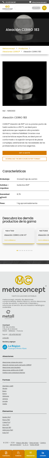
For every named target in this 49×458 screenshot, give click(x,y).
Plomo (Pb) (6, 420)
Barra (4, 391)
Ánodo (5, 388)
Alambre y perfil (8, 386)
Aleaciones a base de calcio (12, 362)
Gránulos (6, 396)
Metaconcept (9, 48)
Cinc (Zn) (6, 425)
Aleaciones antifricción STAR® (13, 370)
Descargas (34, 443)
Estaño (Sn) (7, 417)
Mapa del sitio (22, 443)
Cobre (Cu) (6, 422)
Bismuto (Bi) (7, 427)
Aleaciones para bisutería (12, 367)
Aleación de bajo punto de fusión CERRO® (17, 365)
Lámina (5, 399)
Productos (23, 48)
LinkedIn (6, 338)
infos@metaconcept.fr (39, 2)
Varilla (5, 404)
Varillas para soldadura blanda (14, 373)
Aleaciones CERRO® (11, 51)
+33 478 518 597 (10, 2)
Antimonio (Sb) (8, 430)
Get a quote (24, 153)
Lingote (5, 401)
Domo (5, 394)
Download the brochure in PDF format (23, 159)
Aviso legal (34, 445)
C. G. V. (25, 445)
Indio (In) (6, 433)
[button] (17, 250)
